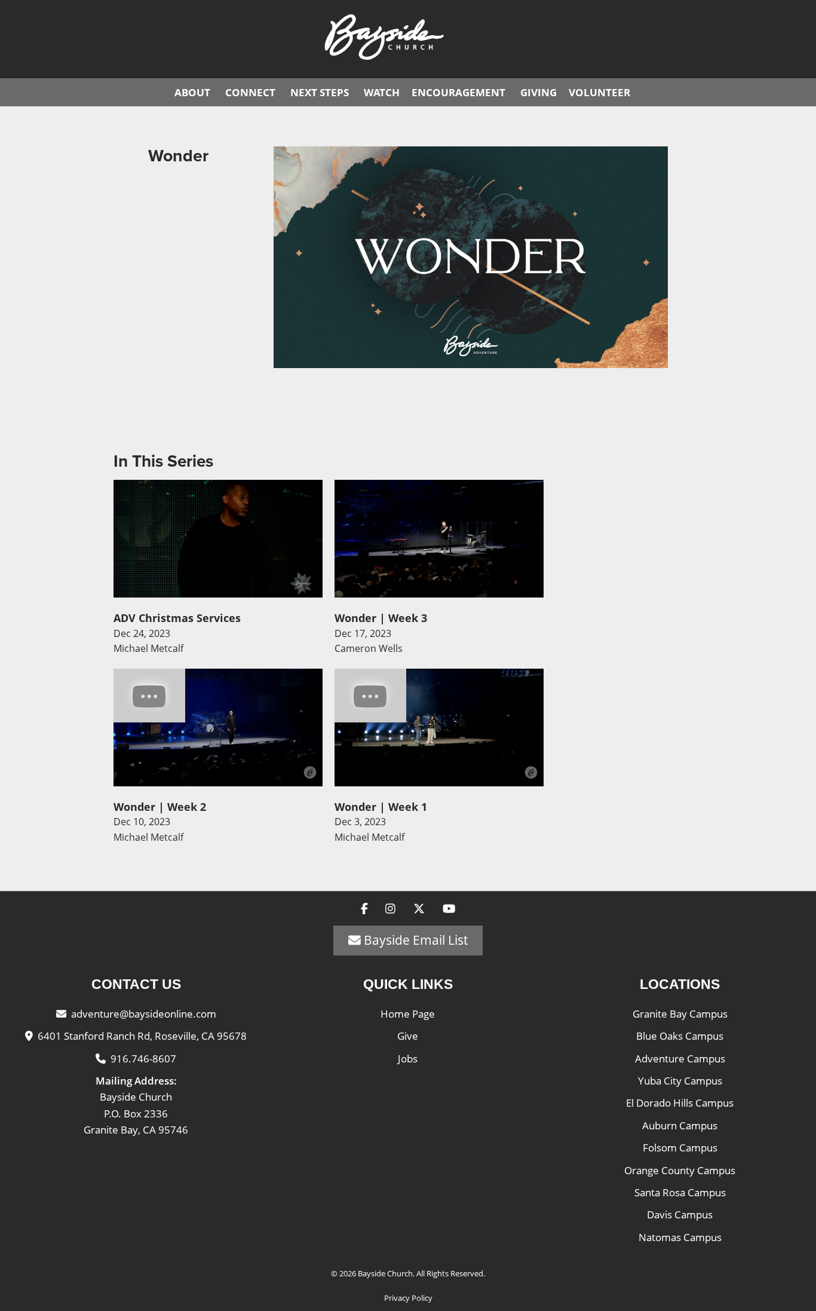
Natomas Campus (680, 1237)
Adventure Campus (680, 1058)
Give (407, 1036)
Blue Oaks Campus (679, 1036)
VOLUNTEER (599, 92)
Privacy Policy (408, 1297)
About (192, 92)
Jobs (408, 1058)
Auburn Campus (679, 1125)
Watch (382, 92)
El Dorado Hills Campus (680, 1103)
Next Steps (319, 92)
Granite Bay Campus (680, 1014)
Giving (538, 92)
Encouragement (458, 92)
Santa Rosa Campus (680, 1192)
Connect (250, 92)
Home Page (408, 1014)
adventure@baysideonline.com (143, 1014)
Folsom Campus (680, 1147)
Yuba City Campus (680, 1081)
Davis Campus (680, 1214)
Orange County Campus (679, 1170)
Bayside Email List (414, 940)
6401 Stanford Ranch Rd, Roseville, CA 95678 (142, 1036)
